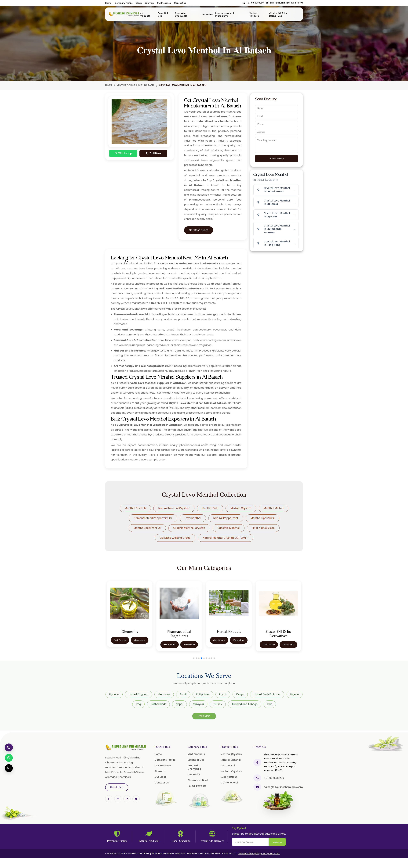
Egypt (222, 694)
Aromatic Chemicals (181, 15)
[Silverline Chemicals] (124, 14)
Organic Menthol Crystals (189, 528)
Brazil (183, 694)
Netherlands (158, 704)
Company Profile (124, 2)
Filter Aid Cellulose (263, 528)
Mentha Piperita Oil (262, 518)
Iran (269, 704)
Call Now (155, 153)
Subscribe (277, 842)
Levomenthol (193, 518)
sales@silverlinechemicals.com (286, 3)
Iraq (138, 704)
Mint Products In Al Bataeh (136, 85)
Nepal (179, 704)
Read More (204, 716)
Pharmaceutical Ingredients (224, 15)
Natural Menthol (230, 759)
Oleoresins (206, 14)
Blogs (139, 2)
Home (108, 2)
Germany (164, 694)
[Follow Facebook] (108, 798)
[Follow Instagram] (117, 798)
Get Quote (120, 644)
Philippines (202, 694)
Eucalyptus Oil (229, 777)
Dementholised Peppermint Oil (153, 518)
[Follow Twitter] (127, 798)
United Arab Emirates (267, 694)
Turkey (217, 704)
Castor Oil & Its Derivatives (278, 15)
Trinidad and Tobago (245, 704)
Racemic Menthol (229, 528)
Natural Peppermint (225, 518)
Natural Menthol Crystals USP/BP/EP (225, 538)
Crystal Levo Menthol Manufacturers (179, 288)
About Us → (116, 787)
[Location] (257, 762)
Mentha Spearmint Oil (147, 528)
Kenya (240, 694)
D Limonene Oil (229, 782)
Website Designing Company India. (259, 853)
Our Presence (164, 2)
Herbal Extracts (254, 15)
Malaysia (198, 704)
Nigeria (294, 694)
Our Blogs (161, 777)
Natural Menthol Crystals (173, 508)
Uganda (114, 694)
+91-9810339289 (254, 3)
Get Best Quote (198, 230)
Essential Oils (163, 15)
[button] (193, 658)
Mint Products (145, 15)
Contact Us (180, 2)
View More (139, 644)
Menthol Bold (210, 508)
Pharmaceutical (198, 780)
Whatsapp (125, 153)
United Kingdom (138, 694)
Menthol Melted (273, 508)
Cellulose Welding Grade (175, 538)
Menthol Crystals (135, 508)
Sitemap (149, 2)
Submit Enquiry (277, 158)
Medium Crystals (240, 508)
